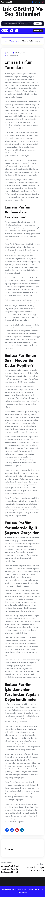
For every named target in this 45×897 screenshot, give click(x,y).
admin (9, 849)
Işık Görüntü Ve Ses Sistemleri (22, 11)
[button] (6, 2)
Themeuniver (22, 892)
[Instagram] (43, 2)
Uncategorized (15, 41)
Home (6, 41)
